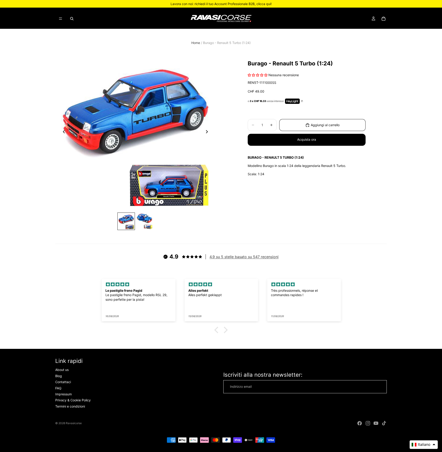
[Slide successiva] (208, 133)
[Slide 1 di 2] (126, 221)
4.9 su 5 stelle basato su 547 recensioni (244, 256)
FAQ (58, 388)
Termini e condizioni (70, 406)
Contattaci (63, 382)
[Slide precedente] (63, 133)
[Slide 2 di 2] (144, 221)
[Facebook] (359, 423)
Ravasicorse (74, 423)
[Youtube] (376, 423)
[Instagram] (368, 423)
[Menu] (60, 18)
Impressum (63, 394)
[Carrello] (383, 19)
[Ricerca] (72, 19)
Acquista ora (306, 139)
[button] (217, 330)
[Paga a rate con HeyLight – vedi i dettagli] (302, 101)
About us (62, 370)
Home (195, 43)
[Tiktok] (384, 423)
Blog (58, 376)
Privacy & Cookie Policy (73, 400)
